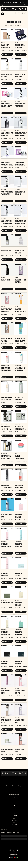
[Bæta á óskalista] (12, 29)
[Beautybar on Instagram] (22, 5)
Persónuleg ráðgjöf (14, 797)
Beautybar (15, 854)
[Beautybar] (14, 9)
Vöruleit (14, 805)
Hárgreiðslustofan (14, 794)
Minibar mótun (14, 22)
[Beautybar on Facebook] (24, 5)
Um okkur (14, 803)
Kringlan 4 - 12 (14, 780)
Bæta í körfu (5, 54)
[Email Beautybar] (17, 850)
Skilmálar (14, 800)
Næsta (15, 764)
